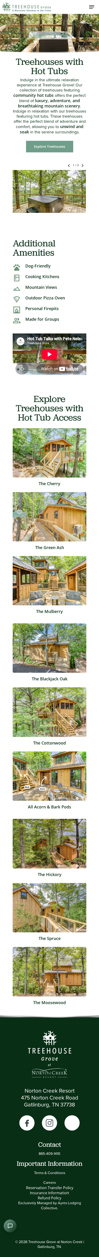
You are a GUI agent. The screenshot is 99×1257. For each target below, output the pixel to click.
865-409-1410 (49, 1153)
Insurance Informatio (48, 1192)
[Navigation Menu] (91, 7)
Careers (49, 1182)
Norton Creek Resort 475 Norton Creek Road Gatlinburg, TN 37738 (49, 1097)
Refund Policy (49, 1197)
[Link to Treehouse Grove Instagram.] (49, 1123)
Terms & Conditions (49, 1172)
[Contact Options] (10, 1225)
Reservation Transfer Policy (49, 1187)
